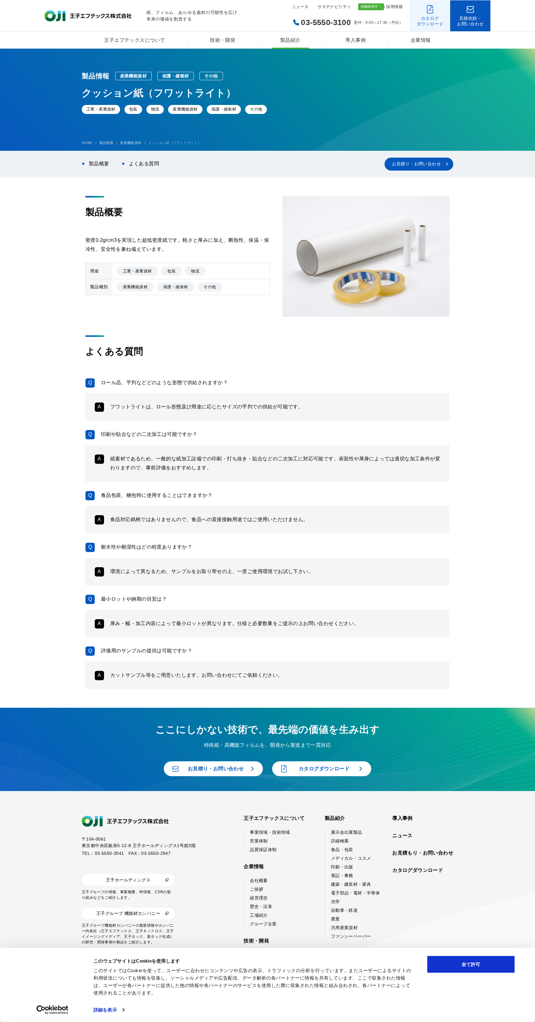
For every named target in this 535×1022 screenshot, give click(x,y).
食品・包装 (342, 849)
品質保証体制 (263, 849)
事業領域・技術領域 (270, 832)
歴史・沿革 (261, 906)
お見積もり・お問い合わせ (422, 852)
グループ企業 (263, 923)
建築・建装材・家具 (351, 884)
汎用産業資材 (344, 927)
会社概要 (259, 880)
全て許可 (471, 964)
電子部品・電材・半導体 (355, 892)
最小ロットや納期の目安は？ (134, 599)
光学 (335, 901)
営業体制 (259, 840)
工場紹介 (259, 915)
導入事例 (355, 40)
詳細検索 (340, 840)
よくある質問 (144, 163)
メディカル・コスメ (351, 858)
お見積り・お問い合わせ (416, 163)
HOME (87, 143)
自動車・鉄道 (344, 910)
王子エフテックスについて (134, 40)
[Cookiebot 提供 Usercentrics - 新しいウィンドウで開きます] (52, 1010)
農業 (335, 918)
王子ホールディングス (128, 879)
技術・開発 (222, 40)
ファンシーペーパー (351, 936)
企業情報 (421, 40)
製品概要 (99, 163)
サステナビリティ (334, 6)
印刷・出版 (342, 866)
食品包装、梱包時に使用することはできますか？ (157, 495)
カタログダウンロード (417, 870)
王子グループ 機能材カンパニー (128, 913)
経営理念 (259, 897)
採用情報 (394, 6)
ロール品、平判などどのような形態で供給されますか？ (164, 382)
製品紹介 (290, 40)
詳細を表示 (105, 1009)
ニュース (300, 6)
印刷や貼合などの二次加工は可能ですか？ (149, 434)
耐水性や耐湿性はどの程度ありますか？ (146, 547)
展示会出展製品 (346, 832)
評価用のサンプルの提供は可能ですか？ (146, 650)
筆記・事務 (342, 875)
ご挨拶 (256, 889)
